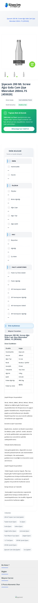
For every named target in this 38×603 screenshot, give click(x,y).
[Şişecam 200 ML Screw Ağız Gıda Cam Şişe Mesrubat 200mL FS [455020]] (5, 74)
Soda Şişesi (7, 526)
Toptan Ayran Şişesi (10, 522)
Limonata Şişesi (24, 531)
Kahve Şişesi (18, 526)
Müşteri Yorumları (14, 331)
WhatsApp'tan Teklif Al (20, 129)
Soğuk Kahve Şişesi (10, 531)
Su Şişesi (22, 522)
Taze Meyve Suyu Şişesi (11, 536)
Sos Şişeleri (27, 550)
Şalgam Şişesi (26, 536)
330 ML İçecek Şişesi (22, 540)
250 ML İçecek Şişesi (10, 545)
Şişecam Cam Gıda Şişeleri (12, 550)
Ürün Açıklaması (14, 326)
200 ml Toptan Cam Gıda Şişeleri (14, 517)
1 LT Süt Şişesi (8, 540)
